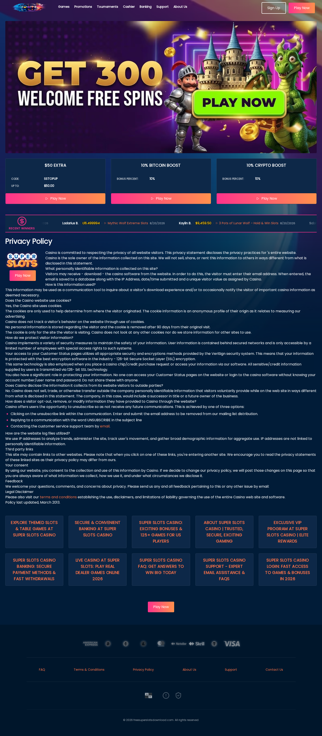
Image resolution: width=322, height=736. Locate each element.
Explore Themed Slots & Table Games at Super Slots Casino (34, 529)
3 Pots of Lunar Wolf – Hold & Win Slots (237, 223)
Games (63, 6)
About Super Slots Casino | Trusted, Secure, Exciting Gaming (224, 532)
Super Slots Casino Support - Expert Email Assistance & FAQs (224, 569)
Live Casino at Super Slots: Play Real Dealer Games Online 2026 (98, 569)
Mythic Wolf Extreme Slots (116, 223)
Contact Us (274, 669)
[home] (29, 12)
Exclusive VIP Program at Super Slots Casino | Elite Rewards (288, 532)
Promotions (83, 6)
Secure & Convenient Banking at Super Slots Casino (98, 529)
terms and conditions (58, 497)
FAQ (42, 669)
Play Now (302, 7)
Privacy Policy (143, 669)
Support (162, 6)
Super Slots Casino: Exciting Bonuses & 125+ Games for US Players (161, 532)
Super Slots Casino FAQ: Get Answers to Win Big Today (161, 566)
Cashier (129, 6)
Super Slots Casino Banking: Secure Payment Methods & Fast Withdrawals (34, 569)
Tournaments (107, 6)
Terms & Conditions (89, 669)
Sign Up (273, 7)
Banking (146, 6)
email (105, 426)
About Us (180, 6)
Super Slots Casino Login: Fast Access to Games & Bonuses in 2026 (287, 569)
